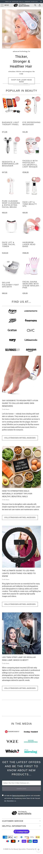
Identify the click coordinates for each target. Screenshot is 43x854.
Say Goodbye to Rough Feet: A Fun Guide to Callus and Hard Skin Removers (20, 403)
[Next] (40, 47)
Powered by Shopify (33, 849)
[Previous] (3, 47)
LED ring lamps (14, 670)
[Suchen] (35, 5)
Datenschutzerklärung (18, 795)
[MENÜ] (1, 5)
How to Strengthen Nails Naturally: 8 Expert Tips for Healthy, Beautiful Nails (17, 494)
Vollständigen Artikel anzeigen (20, 438)
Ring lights (6, 584)
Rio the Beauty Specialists (17, 849)
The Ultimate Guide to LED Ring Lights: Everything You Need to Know (19, 573)
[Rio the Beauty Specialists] (21, 5)
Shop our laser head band (21, 81)
